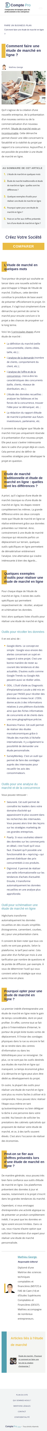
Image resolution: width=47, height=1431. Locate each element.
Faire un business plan (18, 25)
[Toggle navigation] (40, 8)
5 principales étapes (22, 331)
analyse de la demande (21, 357)
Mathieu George (27, 1257)
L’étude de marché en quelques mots (23, 174)
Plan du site (22, 1395)
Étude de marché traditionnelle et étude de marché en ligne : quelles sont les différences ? (25, 185)
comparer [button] (23, 246)
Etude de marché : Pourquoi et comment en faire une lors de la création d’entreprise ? (30, 1361)
